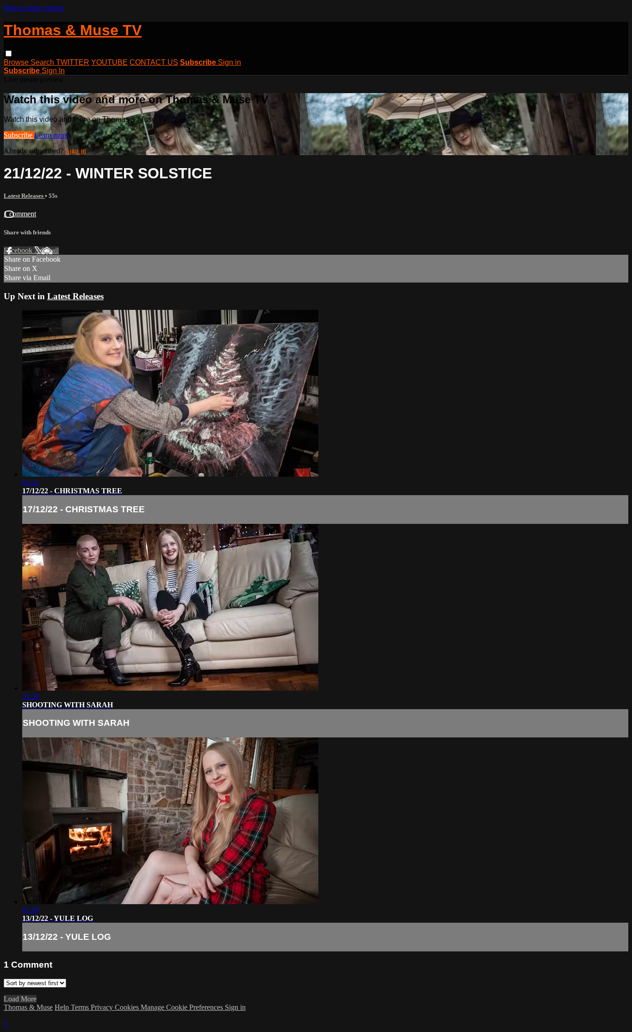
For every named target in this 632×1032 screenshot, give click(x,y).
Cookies (128, 1007)
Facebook (19, 250)
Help (63, 1007)
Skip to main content (34, 8)
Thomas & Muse (28, 1007)
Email (50, 250)
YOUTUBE (109, 62)
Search (43, 62)
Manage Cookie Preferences (183, 1007)
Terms (81, 1007)
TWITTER (72, 62)
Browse (17, 62)
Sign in (229, 62)
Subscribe (19, 135)
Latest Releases (24, 195)
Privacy (103, 1007)
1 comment (20, 214)
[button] (9, 53)
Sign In (53, 71)
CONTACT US (154, 62)
